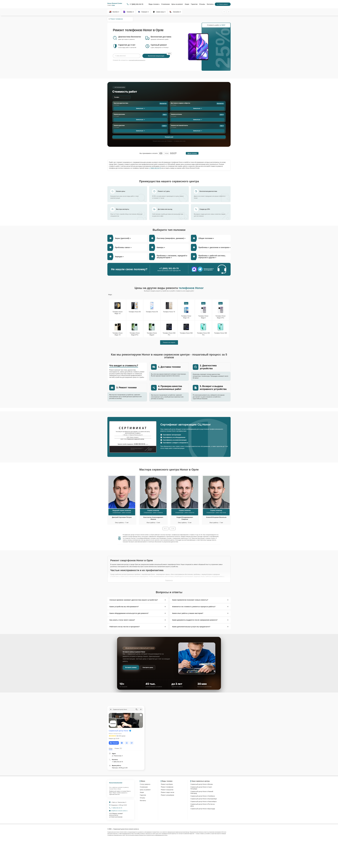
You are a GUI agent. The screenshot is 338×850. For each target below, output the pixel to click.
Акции (187, 4)
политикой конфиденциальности (137, 60)
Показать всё (169, 137)
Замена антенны (176, 114)
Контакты (210, 4)
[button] (165, 528)
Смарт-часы (160, 11)
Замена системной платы (179, 125)
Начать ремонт (223, 4)
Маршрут (115, 743)
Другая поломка (192, 153)
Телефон (129, 11)
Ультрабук (176, 11)
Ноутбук (115, 11)
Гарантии (194, 4)
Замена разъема (119, 114)
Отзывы (202, 4)
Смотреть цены (148, 667)
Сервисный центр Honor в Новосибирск (203, 801)
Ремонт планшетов (167, 789)
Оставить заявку (131, 667)
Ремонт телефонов (167, 787)
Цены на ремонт (177, 4)
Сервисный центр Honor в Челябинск (202, 796)
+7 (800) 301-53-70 (136, 4)
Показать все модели (169, 342)
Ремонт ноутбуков (167, 784)
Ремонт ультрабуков (167, 795)
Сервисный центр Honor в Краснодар (202, 808)
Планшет (144, 11)
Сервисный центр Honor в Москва (201, 784)
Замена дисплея (119, 125)
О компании (165, 4)
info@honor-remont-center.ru (119, 810)
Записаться (139, 108)
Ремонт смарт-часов (167, 792)
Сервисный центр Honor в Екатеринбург (203, 799)
